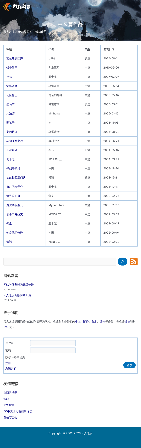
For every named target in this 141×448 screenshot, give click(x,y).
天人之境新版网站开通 (17, 295)
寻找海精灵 (13, 168)
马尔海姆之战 (14, 141)
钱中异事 (11, 67)
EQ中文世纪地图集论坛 (17, 411)
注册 (8, 363)
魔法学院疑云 (14, 205)
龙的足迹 (11, 131)
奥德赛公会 (10, 417)
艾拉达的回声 (14, 58)
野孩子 (10, 122)
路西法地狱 (10, 392)
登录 (129, 365)
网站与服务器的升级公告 (18, 284)
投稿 (127, 321)
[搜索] (122, 262)
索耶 (6, 399)
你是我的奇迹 (14, 232)
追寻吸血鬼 (13, 195)
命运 (9, 241)
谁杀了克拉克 (14, 214)
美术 (94, 321)
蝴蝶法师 (11, 86)
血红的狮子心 (14, 186)
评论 (102, 321)
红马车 (10, 104)
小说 (77, 321)
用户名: (9, 343)
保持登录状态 (16, 357)
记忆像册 (11, 95)
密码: (8, 350)
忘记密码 (10, 368)
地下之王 (11, 159)
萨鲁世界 (8, 405)
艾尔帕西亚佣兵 (16, 177)
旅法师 (10, 113)
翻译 (86, 321)
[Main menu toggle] (134, 7)
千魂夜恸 (11, 150)
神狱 (9, 76)
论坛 (6, 327)
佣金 (9, 223)
